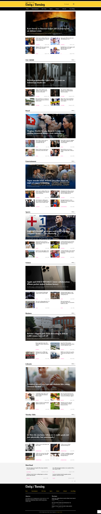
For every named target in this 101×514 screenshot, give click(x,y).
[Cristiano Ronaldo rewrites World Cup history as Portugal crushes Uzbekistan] (55, 254)
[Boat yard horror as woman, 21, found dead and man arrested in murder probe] (30, 102)
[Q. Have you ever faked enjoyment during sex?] (55, 447)
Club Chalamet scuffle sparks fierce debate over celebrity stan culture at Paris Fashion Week (42, 201)
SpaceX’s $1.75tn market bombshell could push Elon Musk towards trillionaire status (67, 344)
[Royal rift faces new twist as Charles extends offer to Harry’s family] (55, 152)
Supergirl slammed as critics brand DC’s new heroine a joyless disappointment (67, 201)
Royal (37, 53)
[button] (66, 4)
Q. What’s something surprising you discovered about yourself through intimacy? (67, 454)
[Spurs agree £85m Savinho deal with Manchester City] (55, 41)
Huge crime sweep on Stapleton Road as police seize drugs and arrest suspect (67, 99)
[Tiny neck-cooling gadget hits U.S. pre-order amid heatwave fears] (30, 304)
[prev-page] (72, 481)
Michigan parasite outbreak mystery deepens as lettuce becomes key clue (66, 403)
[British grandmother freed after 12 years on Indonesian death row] (50, 75)
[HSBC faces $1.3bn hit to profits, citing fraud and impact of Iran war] (55, 355)
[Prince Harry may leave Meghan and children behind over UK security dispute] (55, 143)
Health (37, 400)
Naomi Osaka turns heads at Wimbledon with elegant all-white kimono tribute (42, 242)
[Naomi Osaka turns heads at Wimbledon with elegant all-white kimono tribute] (30, 244)
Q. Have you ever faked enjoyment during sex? (65, 445)
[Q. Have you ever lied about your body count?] (30, 447)
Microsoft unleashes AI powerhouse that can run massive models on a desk (67, 302)
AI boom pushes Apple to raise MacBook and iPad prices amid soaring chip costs (67, 293)
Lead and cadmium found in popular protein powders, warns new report (62, 475)
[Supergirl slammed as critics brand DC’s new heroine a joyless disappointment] (55, 203)
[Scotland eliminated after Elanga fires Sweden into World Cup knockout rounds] (55, 244)
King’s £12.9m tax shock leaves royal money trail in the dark (42, 150)
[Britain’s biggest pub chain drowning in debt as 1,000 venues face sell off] (50, 329)
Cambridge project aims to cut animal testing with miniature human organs (42, 394)
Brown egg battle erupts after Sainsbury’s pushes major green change (42, 344)
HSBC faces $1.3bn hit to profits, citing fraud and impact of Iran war (67, 353)
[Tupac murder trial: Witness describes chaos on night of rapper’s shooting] (50, 177)
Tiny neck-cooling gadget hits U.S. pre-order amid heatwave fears (43, 302)
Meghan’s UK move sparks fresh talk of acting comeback (42, 48)
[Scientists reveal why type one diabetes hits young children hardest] (50, 379)
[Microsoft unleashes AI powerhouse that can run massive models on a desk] (55, 304)
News (54, 471)
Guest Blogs (29, 471)
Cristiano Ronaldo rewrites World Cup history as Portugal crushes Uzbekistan (68, 251)
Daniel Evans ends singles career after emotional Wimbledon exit (42, 251)
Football (63, 44)
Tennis (37, 248)
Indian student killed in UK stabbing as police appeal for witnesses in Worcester (41, 90)
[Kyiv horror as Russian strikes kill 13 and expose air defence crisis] (50, 24)
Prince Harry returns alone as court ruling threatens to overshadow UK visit (42, 141)
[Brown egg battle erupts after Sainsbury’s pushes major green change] (30, 346)
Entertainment (64, 206)
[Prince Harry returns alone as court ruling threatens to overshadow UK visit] (30, 143)
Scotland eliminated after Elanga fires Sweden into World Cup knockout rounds (67, 242)
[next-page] (75, 481)
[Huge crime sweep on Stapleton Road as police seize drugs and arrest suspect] (55, 102)
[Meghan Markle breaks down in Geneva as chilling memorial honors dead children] (50, 126)
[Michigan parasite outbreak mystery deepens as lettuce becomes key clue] (55, 405)
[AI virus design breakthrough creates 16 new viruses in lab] (30, 295)
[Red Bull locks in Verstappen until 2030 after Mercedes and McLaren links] (55, 50)
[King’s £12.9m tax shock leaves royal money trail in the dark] (30, 152)
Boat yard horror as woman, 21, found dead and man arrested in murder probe (42, 99)
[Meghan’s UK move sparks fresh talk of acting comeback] (30, 50)
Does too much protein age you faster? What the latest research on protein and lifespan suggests (67, 394)
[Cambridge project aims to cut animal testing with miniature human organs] (30, 396)
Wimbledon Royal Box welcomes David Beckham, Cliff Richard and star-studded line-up (67, 192)
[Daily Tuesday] (32, 4)
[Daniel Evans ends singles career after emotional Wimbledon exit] (30, 254)
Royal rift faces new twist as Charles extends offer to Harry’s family (67, 150)
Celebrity (38, 44)
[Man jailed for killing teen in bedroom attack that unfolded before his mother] (55, 93)
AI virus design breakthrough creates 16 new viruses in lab (42, 293)
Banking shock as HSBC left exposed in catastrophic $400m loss (42, 353)
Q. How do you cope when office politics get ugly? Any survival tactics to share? (42, 454)
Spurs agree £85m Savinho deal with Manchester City (67, 39)
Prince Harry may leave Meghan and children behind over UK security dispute (67, 141)
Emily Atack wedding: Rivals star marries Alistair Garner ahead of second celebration (42, 39)
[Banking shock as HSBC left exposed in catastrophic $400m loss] (30, 355)
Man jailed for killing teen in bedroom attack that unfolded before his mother (67, 90)
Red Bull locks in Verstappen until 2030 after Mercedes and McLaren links (68, 48)
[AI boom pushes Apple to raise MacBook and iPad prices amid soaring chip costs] (55, 295)
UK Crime (37, 96)
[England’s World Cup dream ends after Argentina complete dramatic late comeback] (50, 227)
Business (37, 349)
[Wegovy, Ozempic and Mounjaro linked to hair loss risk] (30, 405)
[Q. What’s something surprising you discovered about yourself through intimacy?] (55, 456)
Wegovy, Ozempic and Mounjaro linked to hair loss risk (42, 403)
